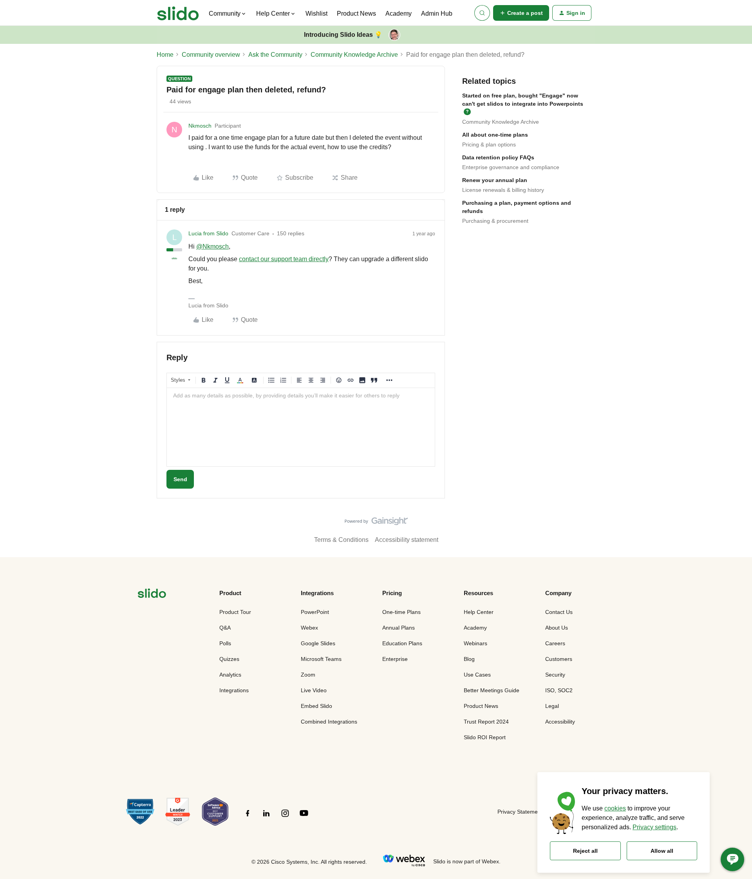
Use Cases (477, 674)
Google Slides (318, 643)
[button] (521, 13)
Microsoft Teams (321, 659)
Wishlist (316, 13)
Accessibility (560, 721)
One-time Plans (401, 612)
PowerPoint (315, 612)
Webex (309, 628)
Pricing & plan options (489, 144)
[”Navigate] (152, 594)
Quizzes (229, 659)
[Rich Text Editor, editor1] (301, 427)
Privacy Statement (519, 812)
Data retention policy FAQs (498, 157)
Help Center (479, 612)
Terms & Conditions (341, 539)
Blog (469, 659)
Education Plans (402, 643)
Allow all (662, 851)
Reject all (585, 851)
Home (165, 54)
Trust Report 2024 (486, 721)
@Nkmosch (212, 246)
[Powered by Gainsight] (376, 523)
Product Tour (235, 612)
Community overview (211, 54)
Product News (356, 13)
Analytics (230, 674)
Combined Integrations (329, 721)
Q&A (225, 628)
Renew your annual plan (494, 180)
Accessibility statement (406, 539)
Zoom (308, 674)
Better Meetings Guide (491, 690)
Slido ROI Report (485, 737)
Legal (552, 706)
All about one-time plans (495, 135)
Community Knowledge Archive (354, 54)
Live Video (314, 690)
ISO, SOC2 (559, 690)
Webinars (475, 643)
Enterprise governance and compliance (510, 167)
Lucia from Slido (208, 233)
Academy (398, 13)
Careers (555, 643)
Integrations (234, 690)
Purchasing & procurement (495, 221)
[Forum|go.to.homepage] (178, 13)
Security (555, 674)
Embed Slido (316, 706)
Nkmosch (200, 126)
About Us (556, 628)
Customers (558, 659)
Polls (225, 643)
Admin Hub (436, 13)
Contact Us (559, 612)
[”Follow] (247, 817)
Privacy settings (654, 827)
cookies (615, 808)
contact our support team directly (284, 259)
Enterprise (395, 659)
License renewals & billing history (503, 190)
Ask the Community (275, 54)
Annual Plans (398, 628)
